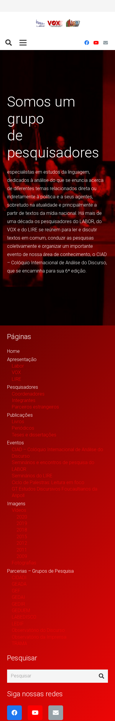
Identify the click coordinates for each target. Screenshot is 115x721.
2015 (22, 536)
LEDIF (18, 624)
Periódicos (23, 428)
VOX (16, 372)
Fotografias (24, 563)
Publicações (20, 415)
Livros (18, 421)
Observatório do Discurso (38, 630)
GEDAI (18, 597)
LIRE (16, 379)
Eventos (15, 443)
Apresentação (22, 359)
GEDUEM (21, 610)
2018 (22, 530)
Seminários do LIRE (32, 476)
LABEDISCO (24, 617)
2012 (22, 543)
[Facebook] (86, 42)
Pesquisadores (22, 387)
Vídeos (19, 510)
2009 (22, 556)
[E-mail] (105, 42)
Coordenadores (28, 394)
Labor (18, 366)
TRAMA (19, 643)
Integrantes (23, 400)
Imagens (16, 503)
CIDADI (19, 577)
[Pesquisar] (8, 42)
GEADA (19, 584)
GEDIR (18, 604)
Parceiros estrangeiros (35, 407)
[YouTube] (96, 42)
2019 (22, 523)
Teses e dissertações (34, 435)
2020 (22, 517)
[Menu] (23, 42)
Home (13, 351)
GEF (16, 591)
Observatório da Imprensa (39, 637)
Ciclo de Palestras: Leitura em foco (48, 482)
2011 (22, 550)
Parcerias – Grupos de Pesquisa (40, 571)
